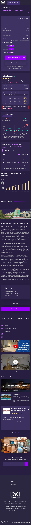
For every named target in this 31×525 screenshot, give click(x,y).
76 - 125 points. (13, 83)
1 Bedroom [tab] (11, 318)
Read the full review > (21, 422)
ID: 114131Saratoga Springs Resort (15, 99)
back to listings (1, 9)
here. (21, 139)
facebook (4, 522)
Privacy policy (14, 487)
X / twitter (7, 522)
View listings (15, 309)
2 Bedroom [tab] (20, 318)
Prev (22, 194)
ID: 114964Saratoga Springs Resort (15, 102)
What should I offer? (15, 62)
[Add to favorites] (28, 13)
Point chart (15, 303)
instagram (2, 522)
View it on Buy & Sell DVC (14, 57)
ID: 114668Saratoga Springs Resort (15, 97)
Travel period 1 (8, 150)
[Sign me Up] (26, 464)
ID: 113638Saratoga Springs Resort (15, 103)
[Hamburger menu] (28, 3)
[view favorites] (25, 3)
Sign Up (13, 3)
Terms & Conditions (15, 484)
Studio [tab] (3, 318)
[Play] (15, 346)
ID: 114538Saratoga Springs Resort (15, 100)
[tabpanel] (15, 346)
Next (26, 194)
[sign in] (21, 3)
